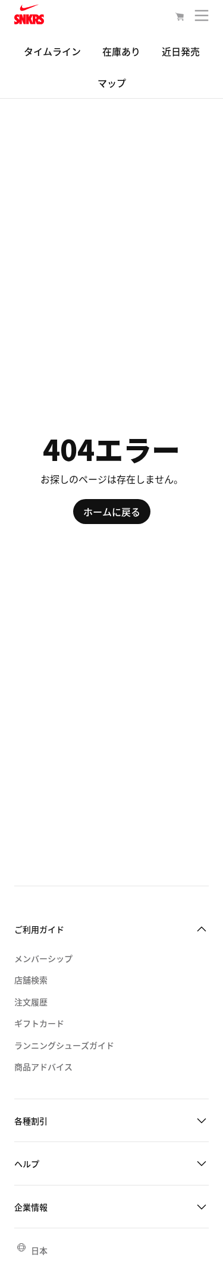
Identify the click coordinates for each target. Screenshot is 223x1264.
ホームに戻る (111, 511)
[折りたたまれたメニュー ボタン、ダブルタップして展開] (201, 18)
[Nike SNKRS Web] (29, 16)
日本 (39, 1250)
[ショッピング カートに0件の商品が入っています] (179, 18)
